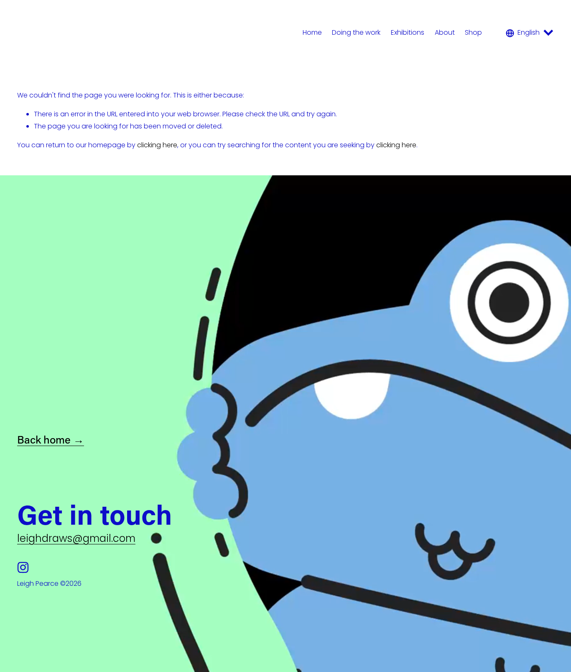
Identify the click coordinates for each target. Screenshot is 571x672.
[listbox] (530, 33)
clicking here (157, 145)
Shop (473, 32)
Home (312, 32)
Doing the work (356, 32)
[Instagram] (23, 567)
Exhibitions (407, 32)
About (445, 32)
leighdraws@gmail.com (76, 538)
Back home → (50, 439)
